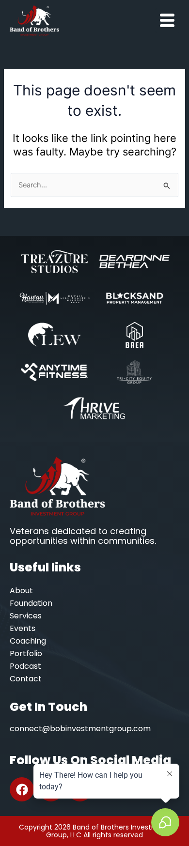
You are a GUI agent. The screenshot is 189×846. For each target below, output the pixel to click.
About (21, 590)
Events (22, 628)
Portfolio (26, 653)
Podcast (25, 666)
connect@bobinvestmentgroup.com (80, 728)
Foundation (31, 603)
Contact (26, 678)
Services (26, 615)
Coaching (28, 640)
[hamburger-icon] (167, 20)
